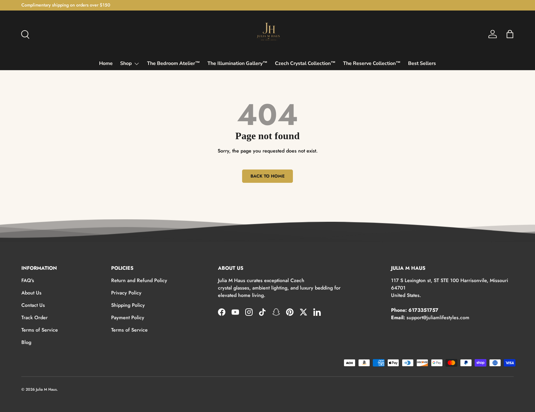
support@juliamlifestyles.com (438, 317)
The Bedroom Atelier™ (173, 63)
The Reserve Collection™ (372, 63)
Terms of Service (39, 329)
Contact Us (33, 305)
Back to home (267, 176)
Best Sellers (422, 63)
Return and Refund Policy (139, 280)
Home (106, 63)
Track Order (34, 317)
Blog (26, 342)
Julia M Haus (46, 389)
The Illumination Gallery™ (237, 63)
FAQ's (27, 280)
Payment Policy (127, 317)
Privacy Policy (126, 292)
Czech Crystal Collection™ (305, 63)
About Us (31, 292)
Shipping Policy (128, 305)
